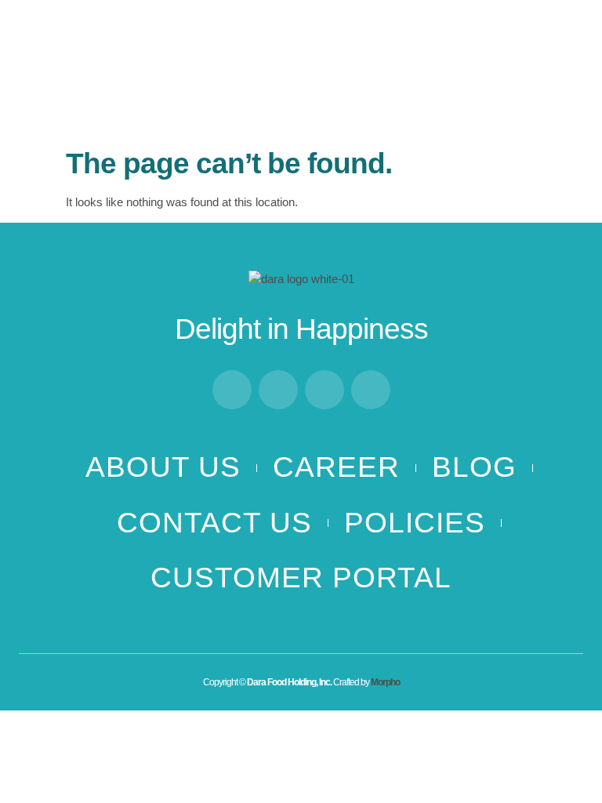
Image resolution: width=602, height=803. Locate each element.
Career (336, 467)
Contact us (214, 523)
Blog (474, 467)
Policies (414, 523)
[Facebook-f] (232, 389)
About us (163, 467)
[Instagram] (278, 389)
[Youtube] (370, 389)
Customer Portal (301, 577)
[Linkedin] (324, 389)
